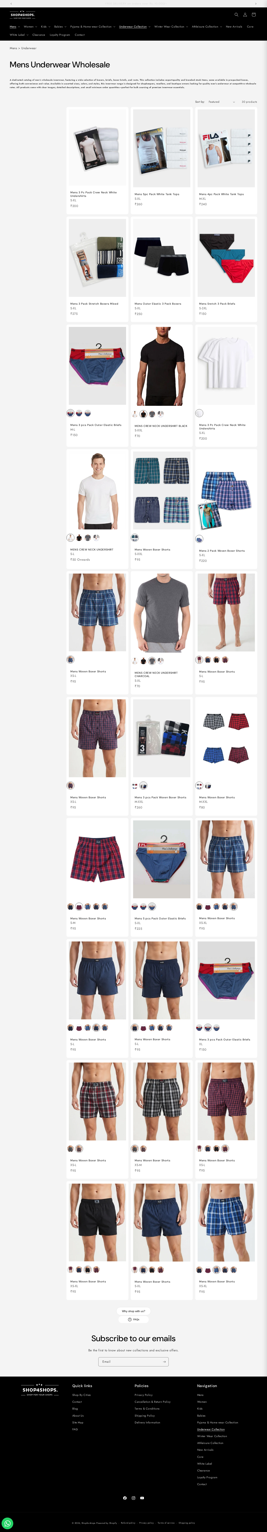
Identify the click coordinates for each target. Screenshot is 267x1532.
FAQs (136, 1319)
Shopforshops (88, 1523)
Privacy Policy (143, 1395)
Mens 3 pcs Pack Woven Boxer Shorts (160, 797)
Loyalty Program (207, 1477)
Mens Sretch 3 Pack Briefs (217, 303)
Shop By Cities (81, 1395)
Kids (200, 1409)
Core (200, 1457)
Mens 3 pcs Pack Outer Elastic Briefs (96, 425)
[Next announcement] (256, 3)
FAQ (75, 1429)
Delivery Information (147, 1422)
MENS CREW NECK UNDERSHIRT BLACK (161, 426)
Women (202, 1402)
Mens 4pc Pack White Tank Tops (221, 194)
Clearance (203, 1470)
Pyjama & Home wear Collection (217, 1422)
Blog (75, 1409)
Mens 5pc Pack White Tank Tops (157, 194)
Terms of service (166, 1522)
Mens (200, 1395)
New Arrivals (205, 1450)
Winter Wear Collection (212, 1436)
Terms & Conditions (147, 1409)
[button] (14, 26)
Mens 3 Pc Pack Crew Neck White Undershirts (93, 194)
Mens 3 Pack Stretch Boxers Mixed (94, 303)
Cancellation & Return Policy (153, 1402)
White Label (204, 1464)
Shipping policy (187, 1522)
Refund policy (128, 1522)
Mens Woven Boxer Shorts (152, 549)
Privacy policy (146, 1522)
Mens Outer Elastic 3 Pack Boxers (158, 304)
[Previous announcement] (11, 3)
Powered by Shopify (106, 1523)
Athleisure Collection (210, 1443)
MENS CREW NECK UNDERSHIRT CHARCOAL (156, 674)
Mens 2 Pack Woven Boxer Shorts (222, 550)
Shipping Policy (145, 1416)
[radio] (70, 413)
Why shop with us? (133, 1311)
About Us (78, 1416)
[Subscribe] (164, 1361)
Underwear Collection (211, 1429)
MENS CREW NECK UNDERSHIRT (92, 549)
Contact (77, 1402)
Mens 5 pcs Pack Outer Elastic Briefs (160, 918)
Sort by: (200, 102)
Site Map (77, 1422)
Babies (201, 1416)
